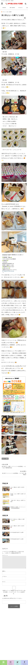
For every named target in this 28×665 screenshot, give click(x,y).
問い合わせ (21, 7)
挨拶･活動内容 (12, 7)
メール (4, 576)
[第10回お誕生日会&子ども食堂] (6, 540)
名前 (3, 571)
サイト (4, 581)
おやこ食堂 (5, 459)
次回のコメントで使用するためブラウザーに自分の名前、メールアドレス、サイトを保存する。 (14, 592)
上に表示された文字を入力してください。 (12, 598)
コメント (5, 555)
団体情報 (4, 7)
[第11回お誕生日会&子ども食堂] (6, 534)
